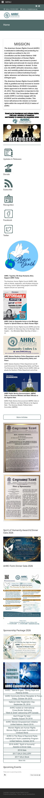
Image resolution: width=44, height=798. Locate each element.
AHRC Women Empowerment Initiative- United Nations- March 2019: (22, 723)
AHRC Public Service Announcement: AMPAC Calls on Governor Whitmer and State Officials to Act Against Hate (21, 395)
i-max (23, 794)
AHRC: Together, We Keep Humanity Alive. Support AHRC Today (19, 277)
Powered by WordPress (10, 794)
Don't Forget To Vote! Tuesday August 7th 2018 (22, 717)
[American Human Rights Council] (10, 15)
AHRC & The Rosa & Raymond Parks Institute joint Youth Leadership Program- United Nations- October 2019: (22, 738)
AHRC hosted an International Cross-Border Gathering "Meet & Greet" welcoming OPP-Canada (22, 710)
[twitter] (39, 7)
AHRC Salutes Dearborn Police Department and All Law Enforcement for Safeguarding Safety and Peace (21, 358)
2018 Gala (22, 750)
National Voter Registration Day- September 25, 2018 (22, 703)
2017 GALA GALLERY (22, 753)
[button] (5, 775)
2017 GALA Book (22, 756)
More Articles (22, 417)
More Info (22, 760)
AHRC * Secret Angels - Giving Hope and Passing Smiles (22, 691)
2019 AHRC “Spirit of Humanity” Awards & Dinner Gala (22, 745)
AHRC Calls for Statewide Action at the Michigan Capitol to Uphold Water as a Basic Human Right (21, 322)
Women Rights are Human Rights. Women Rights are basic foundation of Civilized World (22, 730)
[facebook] (36, 7)
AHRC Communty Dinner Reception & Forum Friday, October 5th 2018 (23, 697)
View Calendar (34, 775)
